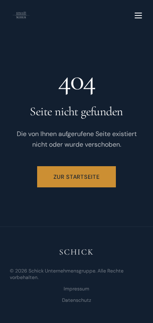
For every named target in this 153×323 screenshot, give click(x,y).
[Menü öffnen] (138, 15)
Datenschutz (76, 300)
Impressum (76, 289)
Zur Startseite (76, 176)
